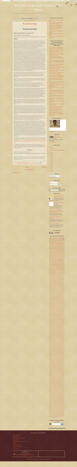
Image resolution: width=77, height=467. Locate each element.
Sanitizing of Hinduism (55, 387)
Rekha (52, 381)
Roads (63, 382)
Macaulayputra (51, 353)
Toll (53, 405)
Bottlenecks (56, 297)
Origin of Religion (54, 371)
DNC (56, 309)
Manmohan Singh (52, 251)
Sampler (59, 386)
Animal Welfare (59, 288)
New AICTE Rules (60, 365)
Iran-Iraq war (59, 342)
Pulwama (58, 251)
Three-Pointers (62, 404)
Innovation (55, 342)
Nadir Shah (62, 363)
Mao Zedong (50, 356)
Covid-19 (58, 308)
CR (22, 163)
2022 (51, 147)
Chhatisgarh (56, 302)
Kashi (52, 348)
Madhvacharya (52, 243)
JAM (52, 343)
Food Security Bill (55, 322)
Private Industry (51, 377)
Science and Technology (55, 389)
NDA (63, 265)
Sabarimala (54, 385)
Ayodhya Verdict (54, 294)
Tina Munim (50, 405)
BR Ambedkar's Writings (16, 434)
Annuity (50, 289)
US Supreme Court (56, 407)
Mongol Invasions (58, 360)
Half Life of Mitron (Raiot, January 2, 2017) (55, 112)
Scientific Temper (61, 389)
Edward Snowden (54, 317)
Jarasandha (50, 345)
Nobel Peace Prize (56, 367)
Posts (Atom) (18, 172)
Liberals (63, 351)
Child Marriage (60, 302)
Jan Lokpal (59, 344)
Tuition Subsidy (62, 405)
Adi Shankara (58, 242)
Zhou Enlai (58, 416)
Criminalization (62, 308)
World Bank (53, 415)
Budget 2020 (50, 298)
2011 (51, 170)
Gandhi (24, 163)
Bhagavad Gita (57, 241)
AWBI (52, 281)
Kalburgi (62, 346)
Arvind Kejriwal (53, 291)
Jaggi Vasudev (58, 343)
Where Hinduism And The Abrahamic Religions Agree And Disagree (24, 454)
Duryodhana (61, 249)
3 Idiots (58, 280)
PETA (54, 372)
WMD (59, 411)
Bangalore (50, 295)
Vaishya (56, 248)
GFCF (60, 259)
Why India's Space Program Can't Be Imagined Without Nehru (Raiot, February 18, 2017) (56, 107)
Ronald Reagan (60, 383)
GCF (63, 323)
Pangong (57, 373)
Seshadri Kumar (57, 136)
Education (60, 316)
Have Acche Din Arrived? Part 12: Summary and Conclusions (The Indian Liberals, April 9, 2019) (56, 48)
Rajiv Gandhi (53, 379)
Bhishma (63, 255)
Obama (54, 267)
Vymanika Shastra (55, 411)
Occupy (63, 369)
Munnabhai (59, 361)
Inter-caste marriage (54, 250)
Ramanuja (62, 243)
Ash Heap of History (53, 292)
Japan (63, 344)
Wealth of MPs (55, 412)
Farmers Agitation (57, 320)
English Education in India (52, 259)
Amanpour (63, 285)
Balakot (59, 254)
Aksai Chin (54, 284)
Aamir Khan (50, 282)
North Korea (57, 368)
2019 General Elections (59, 245)
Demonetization (51, 258)
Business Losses (61, 298)
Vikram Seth (60, 410)
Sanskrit (60, 388)
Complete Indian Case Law (17, 436)
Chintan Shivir (55, 303)
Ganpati (61, 325)
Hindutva (60, 260)
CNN (62, 256)
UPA (51, 244)
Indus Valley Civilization (53, 262)
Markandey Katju (55, 356)
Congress (54, 307)
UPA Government (53, 406)
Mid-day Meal (57, 358)
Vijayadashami (54, 410)
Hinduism (51, 239)
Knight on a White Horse (52, 349)
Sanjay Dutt (60, 387)
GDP (58, 259)
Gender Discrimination (59, 326)
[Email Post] (35, 162)
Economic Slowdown (55, 316)
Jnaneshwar (62, 242)
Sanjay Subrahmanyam (55, 388)
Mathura (63, 356)
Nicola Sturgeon (51, 367)
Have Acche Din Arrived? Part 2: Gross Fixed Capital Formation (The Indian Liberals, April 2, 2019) (56, 79)
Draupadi (57, 249)
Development (50, 313)
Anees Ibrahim (54, 288)
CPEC (59, 299)
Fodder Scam (50, 322)
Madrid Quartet (52, 354)
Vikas (57, 410)
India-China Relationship (52, 261)
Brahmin (55, 246)
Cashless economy (61, 300)
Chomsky (62, 303)
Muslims (61, 265)
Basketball (54, 295)
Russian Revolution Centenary (55, 384)
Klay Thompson (62, 348)
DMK (54, 309)
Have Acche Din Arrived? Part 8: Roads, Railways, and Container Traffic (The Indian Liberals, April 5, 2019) (56, 61)
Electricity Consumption (52, 318)
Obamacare (59, 369)
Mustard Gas (53, 362)
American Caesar (61, 286)
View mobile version (30, 169)
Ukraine (63, 407)
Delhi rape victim (58, 311)
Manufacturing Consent (61, 355)
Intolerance (59, 250)
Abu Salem (55, 282)
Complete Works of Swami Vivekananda (19, 438)
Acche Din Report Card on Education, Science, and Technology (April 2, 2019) (56, 85)
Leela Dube (60, 351)
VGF (56, 408)
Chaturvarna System (51, 301)
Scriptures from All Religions (17, 446)
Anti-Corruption (62, 253)
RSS (60, 377)
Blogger (50, 459)
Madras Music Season (61, 353)
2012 (51, 168)
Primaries (62, 376)
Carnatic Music (51, 257)
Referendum (58, 380)
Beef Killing (58, 295)
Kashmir (63, 250)
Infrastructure (51, 342)
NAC (56, 362)
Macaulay (62, 264)
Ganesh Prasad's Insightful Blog (25, 453)
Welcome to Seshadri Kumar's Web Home (38, 7)
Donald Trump (52, 249)
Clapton (52, 305)
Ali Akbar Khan (59, 285)
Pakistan (62, 247)
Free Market (53, 323)
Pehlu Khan (61, 267)
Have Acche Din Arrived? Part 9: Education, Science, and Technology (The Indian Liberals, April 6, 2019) (56, 58)
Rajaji (41, 163)
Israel (50, 343)
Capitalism (60, 248)
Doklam (61, 313)
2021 (51, 152)
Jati (53, 345)
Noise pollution (62, 367)
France (50, 323)
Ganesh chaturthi (51, 325)
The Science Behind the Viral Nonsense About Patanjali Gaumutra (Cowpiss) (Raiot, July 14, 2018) (56, 91)
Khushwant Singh (56, 348)
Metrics (54, 358)
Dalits (50, 240)
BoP (60, 296)
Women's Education (51, 414)
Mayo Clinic (15, 443)
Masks (59, 356)
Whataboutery (56, 413)
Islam (63, 342)
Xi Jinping (57, 415)
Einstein (62, 317)
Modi (50, 241)
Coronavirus (63, 307)
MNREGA (58, 264)
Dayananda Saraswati (61, 310)
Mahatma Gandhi (56, 247)
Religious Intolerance (60, 244)
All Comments (53, 184)
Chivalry (59, 303)
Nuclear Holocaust (51, 369)
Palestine (62, 372)
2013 (51, 167)
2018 (51, 158)
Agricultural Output (60, 283)
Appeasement (54, 289)
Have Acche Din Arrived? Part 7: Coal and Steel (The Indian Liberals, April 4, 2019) (56, 65)
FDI (62, 319)
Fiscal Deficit (51, 321)
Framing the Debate (61, 322)
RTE (62, 377)
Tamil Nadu (60, 252)
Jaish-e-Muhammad (51, 344)
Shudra (53, 248)
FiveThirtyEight (62, 321)
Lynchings (59, 352)
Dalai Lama (62, 309)
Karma (60, 347)
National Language (51, 364)
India (34, 163)
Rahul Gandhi (58, 243)
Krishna (54, 240)
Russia (50, 248)
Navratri (50, 365)
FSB (53, 320)
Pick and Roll (59, 374)
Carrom (56, 300)
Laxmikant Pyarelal (55, 351)
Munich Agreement (54, 361)
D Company (51, 309)
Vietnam (57, 409)
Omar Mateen (59, 370)
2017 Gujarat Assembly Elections (53, 279)
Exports (60, 319)
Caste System (57, 239)
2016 (51, 161)
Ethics (50, 319)
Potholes (62, 375)
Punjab (55, 377)
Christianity (50, 304)
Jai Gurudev (62, 343)
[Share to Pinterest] (41, 162)
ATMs (50, 281)
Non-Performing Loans (52, 368)
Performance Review (53, 374)
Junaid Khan (58, 346)
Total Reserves (57, 405)
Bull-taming (54, 298)
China (63, 248)
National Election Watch (16, 444)
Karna (63, 262)
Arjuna (54, 244)
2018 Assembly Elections (61, 279)
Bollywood (63, 296)
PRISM (59, 372)
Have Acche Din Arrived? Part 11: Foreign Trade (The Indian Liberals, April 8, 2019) (56, 51)
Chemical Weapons (57, 301)
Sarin (62, 388)
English (63, 318)
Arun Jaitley (59, 290)
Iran (58, 262)
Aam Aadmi (56, 281)
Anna (62, 288)
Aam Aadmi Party (61, 281)
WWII (61, 411)
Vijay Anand (60, 409)
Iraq (61, 262)
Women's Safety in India (58, 414)
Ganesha (55, 325)
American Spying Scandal (52, 287)
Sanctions (62, 386)
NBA (60, 362)
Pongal (59, 375)
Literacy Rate (51, 352)
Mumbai (57, 265)
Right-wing (54, 382)
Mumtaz (50, 361)
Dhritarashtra (61, 258)
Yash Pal (61, 415)
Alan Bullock (62, 284)
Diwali (58, 313)
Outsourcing (50, 372)
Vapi (60, 408)
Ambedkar (50, 246)
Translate (56, 177)
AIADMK (62, 280)
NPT (56, 363)
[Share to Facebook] (40, 162)
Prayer (50, 376)
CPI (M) (63, 299)
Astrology (58, 293)
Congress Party (61, 257)
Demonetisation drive (56, 312)
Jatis (55, 345)
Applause (58, 289)
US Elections (58, 406)
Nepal (52, 365)
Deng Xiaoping (57, 258)
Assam (53, 293)
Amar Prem (51, 286)
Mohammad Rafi (52, 360)
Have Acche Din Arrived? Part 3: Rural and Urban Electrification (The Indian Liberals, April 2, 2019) (56, 76)
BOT (58, 294)
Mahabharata (60, 240)
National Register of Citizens (59, 364)
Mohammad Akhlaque (52, 265)
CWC (53, 300)
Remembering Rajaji (30, 24)
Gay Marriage (53, 326)
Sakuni (55, 386)
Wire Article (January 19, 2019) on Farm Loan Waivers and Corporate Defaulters (55, 23)
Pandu (54, 373)
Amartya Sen (56, 286)
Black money (54, 256)
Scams (50, 389)
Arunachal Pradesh (53, 254)
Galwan (56, 324)
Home (27, 167)
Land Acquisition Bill (53, 264)
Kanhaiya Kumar (56, 347)
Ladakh (63, 263)
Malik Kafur (55, 355)
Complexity (50, 307)
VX (58, 408)
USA (60, 407)
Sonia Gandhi (55, 252)
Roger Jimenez (51, 383)
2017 (51, 159)
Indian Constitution (16, 439)
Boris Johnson (52, 297)
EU (60, 315)
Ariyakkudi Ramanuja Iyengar (53, 290)
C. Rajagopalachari (19, 163)
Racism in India (51, 378)
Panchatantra (50, 373)
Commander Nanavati (57, 306)
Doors (53, 314)
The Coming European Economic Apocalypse (57, 150)
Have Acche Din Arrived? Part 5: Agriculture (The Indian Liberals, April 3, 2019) (56, 70)
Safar (52, 386)
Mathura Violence (51, 357)
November (52, 148)
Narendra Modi (58, 238)
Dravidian (62, 314)
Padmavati (57, 267)
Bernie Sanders (56, 255)
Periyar (38, 163)
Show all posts (35, 18)
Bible (51, 256)
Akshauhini (57, 284)
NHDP (53, 363)
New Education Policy (57, 266)
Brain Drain (59, 256)
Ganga (58, 325)
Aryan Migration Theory (61, 291)
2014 (51, 165)
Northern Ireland (62, 368)
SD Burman (50, 385)
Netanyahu (55, 365)
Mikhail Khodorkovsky (52, 359)
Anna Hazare (57, 253)
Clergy (55, 305)
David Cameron (51, 310)
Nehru (36, 163)
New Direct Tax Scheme (61, 366)
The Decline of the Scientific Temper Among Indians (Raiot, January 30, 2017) (55, 110)
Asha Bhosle (58, 292)
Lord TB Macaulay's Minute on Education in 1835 (20, 441)
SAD (63, 384)
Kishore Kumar (59, 263)
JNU (54, 343)
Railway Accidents (56, 378)
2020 (51, 154)
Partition (60, 373)
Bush (57, 298)
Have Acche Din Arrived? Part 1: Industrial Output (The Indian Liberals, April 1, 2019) (56, 83)
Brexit (60, 297)
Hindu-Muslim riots (55, 260)
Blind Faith (57, 296)
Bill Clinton (53, 296)
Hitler (50, 250)
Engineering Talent (58, 318)
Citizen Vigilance (55, 304)
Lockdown (56, 352)
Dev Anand (61, 312)
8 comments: (32, 162)
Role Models (55, 383)
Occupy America (51, 370)
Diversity (55, 313)
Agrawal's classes (54, 283)
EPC (58, 315)
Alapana (50, 285)
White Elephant (61, 413)
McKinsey (50, 358)
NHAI (51, 363)
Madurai (57, 354)
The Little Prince (57, 404)
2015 (51, 163)
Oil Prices (55, 370)
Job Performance (60, 345)
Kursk (53, 350)
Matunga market (61, 357)
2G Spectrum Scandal (53, 280)
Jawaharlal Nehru (60, 246)
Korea (57, 349)
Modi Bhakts (62, 359)
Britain (62, 297)
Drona (50, 315)
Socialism (50, 252)
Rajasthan (60, 378)
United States (53, 408)
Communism (62, 306)
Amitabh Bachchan (61, 287)
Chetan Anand (62, 301)
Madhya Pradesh (56, 353)
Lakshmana (60, 350)
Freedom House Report (58, 323)
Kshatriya (50, 247)
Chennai (56, 257)
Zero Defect (54, 416)
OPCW (56, 369)
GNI (49, 324)
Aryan (57, 291)
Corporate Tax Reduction (53, 308)
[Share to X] (39, 162)
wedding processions (54, 417)
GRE (51, 324)
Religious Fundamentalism (58, 381)
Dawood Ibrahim (56, 310)
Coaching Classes (59, 305)
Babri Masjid (61, 294)
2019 (51, 156)
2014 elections (51, 245)
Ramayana (62, 251)
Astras (55, 293)
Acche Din (59, 282)
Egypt (59, 317)
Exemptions (53, 319)
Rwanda (60, 384)
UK (49, 406)
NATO (58, 362)
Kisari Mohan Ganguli (53, 263)
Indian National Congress (60, 261)
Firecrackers (62, 320)
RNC (58, 377)
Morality (62, 360)
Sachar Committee (59, 385)
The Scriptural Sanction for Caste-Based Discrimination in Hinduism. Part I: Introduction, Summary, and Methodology (56, 211)
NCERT (63, 362)
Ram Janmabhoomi (59, 379)
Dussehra (56, 315)
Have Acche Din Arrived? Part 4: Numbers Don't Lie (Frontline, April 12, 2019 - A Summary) (56, 73)
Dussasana (53, 315)
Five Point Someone (56, 321)
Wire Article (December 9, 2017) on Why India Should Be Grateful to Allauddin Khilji (56, 26)
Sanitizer (50, 387)
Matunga (56, 357)
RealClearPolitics (54, 380)
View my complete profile (53, 142)
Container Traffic (58, 307)
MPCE (63, 352)
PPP (56, 372)
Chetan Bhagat (52, 302)
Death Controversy (52, 311)
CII (56, 299)
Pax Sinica (63, 373)
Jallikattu (56, 344)
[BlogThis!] (38, 162)
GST (53, 324)
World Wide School (16, 448)
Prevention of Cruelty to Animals (56, 376)
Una (49, 408)
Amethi (57, 287)
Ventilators (53, 409)
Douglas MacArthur (57, 314)
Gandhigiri (62, 324)
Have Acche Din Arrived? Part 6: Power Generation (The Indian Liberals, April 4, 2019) (56, 68)
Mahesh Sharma (61, 354)
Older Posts (44, 167)
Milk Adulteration (58, 359)
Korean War (60, 349)
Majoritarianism (51, 355)
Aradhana (62, 289)
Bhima (60, 255)
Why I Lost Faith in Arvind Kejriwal (54, 223)
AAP (53, 253)
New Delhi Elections (54, 366)
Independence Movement (29, 163)
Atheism (62, 293)
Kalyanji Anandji (51, 347)
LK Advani (56, 350)
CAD (54, 299)
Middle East (62, 358)
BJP (62, 239)
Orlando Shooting (61, 371)
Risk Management (58, 382)
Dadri (59, 309)
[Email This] (37, 162)
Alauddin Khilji (54, 285)
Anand (50, 288)
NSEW (58, 363)
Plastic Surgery (55, 375)
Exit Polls (57, 319)
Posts (51, 182)
